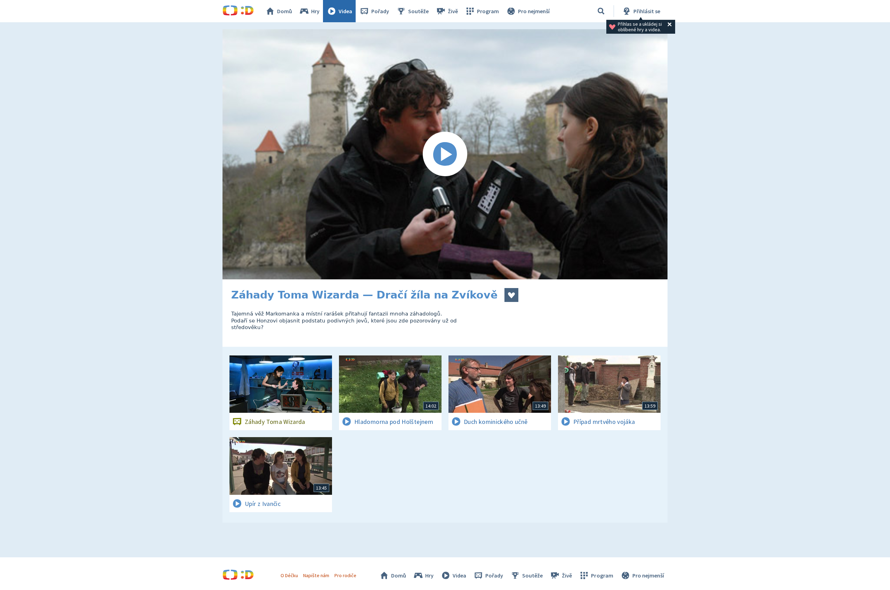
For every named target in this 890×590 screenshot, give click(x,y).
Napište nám (316, 575)
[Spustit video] (445, 154)
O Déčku (289, 575)
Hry (315, 11)
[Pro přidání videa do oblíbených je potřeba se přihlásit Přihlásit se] (511, 295)
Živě (453, 11)
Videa (345, 11)
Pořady (380, 11)
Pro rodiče (345, 575)
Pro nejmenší (534, 11)
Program (488, 11)
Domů (284, 11)
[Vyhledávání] (601, 11)
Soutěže (418, 11)
